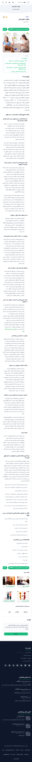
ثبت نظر (15, 633)
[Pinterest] (9, 665)
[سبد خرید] (6, 2)
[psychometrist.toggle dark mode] (13, 2)
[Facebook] (17, 665)
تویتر (9, 612)
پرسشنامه (26, 754)
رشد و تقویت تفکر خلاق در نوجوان (18, 71)
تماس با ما (13, 754)
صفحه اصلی (27, 750)
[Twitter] (21, 665)
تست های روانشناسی (10, 750)
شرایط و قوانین (6, 754)
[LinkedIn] (25, 665)
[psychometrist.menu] (28, 2)
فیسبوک (25, 612)
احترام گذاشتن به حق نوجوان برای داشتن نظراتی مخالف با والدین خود (15, 64)
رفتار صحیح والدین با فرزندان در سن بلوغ (18, 61)
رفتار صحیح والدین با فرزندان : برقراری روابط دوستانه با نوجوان (16, 68)
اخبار (3, 750)
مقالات (17, 750)
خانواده (27, 16)
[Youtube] (29, 665)
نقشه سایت (16, 758)
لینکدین (17, 612)
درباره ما (22, 750)
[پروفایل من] (9, 2)
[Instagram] (13, 665)
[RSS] (5, 665)
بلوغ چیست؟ (24, 58)
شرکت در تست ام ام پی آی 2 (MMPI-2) (18, 29)
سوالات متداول (20, 754)
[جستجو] (2, 2)
